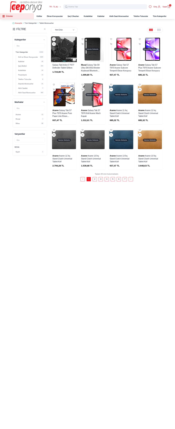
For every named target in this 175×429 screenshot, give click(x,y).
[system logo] (26, 7)
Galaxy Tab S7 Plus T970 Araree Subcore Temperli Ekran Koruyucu (149, 68)
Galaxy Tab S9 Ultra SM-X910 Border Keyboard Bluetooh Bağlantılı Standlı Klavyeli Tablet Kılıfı (92, 70)
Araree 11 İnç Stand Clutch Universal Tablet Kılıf (119, 113)
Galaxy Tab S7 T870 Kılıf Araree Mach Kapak (91, 113)
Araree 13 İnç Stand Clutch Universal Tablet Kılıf (91, 159)
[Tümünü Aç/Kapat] (44, 29)
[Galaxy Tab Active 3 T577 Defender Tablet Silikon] (64, 49)
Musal (83, 65)
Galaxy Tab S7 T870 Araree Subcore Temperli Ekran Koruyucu (120, 68)
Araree (113, 65)
